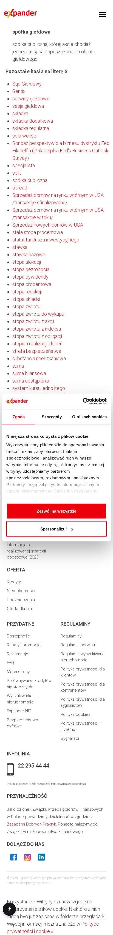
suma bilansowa (29, 373)
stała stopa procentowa (37, 232)
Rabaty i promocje (24, 644)
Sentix (19, 91)
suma (18, 366)
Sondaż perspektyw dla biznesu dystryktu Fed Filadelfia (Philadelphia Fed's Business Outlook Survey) (60, 150)
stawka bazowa (28, 254)
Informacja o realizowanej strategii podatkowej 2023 (26, 551)
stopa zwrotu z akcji (33, 321)
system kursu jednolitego (38, 388)
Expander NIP (19, 710)
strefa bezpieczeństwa (36, 351)
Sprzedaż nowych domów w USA (47, 225)
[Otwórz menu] (102, 14)
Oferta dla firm (20, 608)
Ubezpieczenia (21, 599)
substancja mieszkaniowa (39, 358)
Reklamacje (17, 653)
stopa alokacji (26, 262)
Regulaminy (71, 636)
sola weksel (24, 136)
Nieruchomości (21, 590)
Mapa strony (18, 671)
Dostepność (18, 636)
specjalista (23, 165)
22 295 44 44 (33, 766)
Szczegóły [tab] (52, 416)
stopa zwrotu (26, 306)
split (16, 173)
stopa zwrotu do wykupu (38, 314)
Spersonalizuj (53, 529)
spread (19, 188)
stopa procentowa (31, 284)
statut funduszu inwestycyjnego (45, 240)
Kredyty (14, 581)
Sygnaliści (70, 738)
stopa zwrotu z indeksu (36, 329)
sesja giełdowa (28, 106)
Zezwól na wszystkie (56, 510)
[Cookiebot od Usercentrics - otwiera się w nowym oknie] (83, 401)
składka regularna (30, 128)
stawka (19, 247)
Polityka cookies (76, 714)
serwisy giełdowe (31, 98)
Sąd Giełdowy (27, 84)
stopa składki (26, 299)
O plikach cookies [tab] (89, 416)
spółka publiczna (29, 180)
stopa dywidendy (30, 277)
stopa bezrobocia (30, 269)
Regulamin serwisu (78, 644)
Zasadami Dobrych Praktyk (31, 824)
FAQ (10, 662)
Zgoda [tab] (19, 416)
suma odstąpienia (30, 381)
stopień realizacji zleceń (37, 343)
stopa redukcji (27, 292)
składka (20, 113)
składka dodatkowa (32, 121)
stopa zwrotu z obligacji (37, 336)
